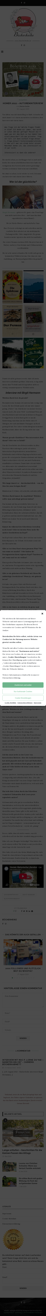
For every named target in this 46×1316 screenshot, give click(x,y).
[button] (42, 613)
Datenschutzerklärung (25, 703)
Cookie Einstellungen (23, 698)
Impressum (37, 703)
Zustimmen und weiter (23, 685)
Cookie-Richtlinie (10, 703)
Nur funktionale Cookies (23, 691)
